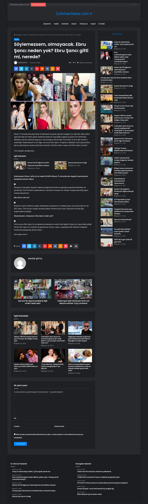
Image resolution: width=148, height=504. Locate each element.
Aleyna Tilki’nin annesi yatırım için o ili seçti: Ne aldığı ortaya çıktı (26, 339)
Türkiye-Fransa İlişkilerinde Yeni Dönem (123, 149)
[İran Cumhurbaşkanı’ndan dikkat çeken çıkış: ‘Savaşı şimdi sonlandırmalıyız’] (107, 55)
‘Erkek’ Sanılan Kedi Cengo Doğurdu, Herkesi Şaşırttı (123, 160)
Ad (15, 418)
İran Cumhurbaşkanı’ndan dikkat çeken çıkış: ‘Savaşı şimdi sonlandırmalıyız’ (122, 57)
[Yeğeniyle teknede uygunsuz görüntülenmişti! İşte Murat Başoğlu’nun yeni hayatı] (80, 328)
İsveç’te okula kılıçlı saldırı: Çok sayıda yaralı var (124, 44)
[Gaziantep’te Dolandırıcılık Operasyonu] (107, 182)
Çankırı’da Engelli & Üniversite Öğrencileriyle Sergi (124, 191)
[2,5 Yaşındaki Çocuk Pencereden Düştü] (107, 202)
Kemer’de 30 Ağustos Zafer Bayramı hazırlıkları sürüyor (65, 4)
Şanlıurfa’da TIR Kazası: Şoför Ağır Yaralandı (123, 140)
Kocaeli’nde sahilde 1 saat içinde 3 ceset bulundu (122, 231)
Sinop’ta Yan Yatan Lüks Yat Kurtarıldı (123, 107)
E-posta (17, 426)
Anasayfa (47, 24)
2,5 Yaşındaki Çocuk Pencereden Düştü (122, 200)
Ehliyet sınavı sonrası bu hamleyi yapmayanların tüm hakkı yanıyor (123, 170)
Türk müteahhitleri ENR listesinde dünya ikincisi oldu (123, 97)
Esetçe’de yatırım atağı (77, 163)
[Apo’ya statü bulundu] (107, 222)
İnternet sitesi (59, 426)
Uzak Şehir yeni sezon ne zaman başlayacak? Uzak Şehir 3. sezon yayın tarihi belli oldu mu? (53, 340)
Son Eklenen (117, 34)
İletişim (102, 24)
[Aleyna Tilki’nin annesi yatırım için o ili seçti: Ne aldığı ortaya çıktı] (26, 328)
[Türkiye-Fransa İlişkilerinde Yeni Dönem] (107, 151)
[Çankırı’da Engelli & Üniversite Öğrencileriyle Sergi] (107, 192)
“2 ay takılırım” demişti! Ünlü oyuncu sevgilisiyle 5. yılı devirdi (52, 366)
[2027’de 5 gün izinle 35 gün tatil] (107, 242)
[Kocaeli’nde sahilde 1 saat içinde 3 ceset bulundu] (107, 232)
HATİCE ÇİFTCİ (22, 62)
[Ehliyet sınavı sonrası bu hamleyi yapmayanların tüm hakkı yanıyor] (107, 171)
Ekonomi (65, 24)
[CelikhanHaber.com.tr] (74, 13)
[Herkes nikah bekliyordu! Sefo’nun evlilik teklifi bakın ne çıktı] (26, 355)
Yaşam (93, 24)
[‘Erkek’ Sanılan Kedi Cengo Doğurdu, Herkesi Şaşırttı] (107, 161)
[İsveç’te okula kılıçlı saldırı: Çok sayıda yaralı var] (107, 45)
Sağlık (73, 24)
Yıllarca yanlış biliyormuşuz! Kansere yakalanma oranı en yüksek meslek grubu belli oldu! (79, 367)
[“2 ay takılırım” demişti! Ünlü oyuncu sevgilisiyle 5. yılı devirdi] (53, 355)
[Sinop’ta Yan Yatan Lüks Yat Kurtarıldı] (107, 109)
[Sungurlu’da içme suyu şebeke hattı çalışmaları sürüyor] (107, 212)
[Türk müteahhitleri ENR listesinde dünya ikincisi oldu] (107, 98)
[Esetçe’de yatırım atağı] (61, 165)
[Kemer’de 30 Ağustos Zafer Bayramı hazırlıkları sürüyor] (20, 165)
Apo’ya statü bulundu (122, 219)
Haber (56, 24)
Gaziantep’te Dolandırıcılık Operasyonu (119, 181)
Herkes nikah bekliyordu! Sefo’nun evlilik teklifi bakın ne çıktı (26, 366)
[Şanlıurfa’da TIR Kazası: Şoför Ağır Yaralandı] (107, 142)
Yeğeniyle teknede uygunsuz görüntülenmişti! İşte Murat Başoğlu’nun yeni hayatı (79, 339)
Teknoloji (84, 24)
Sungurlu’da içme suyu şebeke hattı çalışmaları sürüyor (124, 211)
